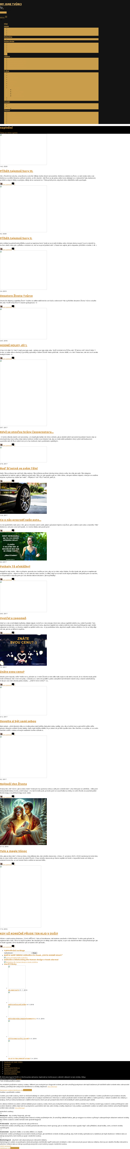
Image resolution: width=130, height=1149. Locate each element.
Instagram (7, 1064)
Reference (11, 33)
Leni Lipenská (7, 184)
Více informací (52, 1086)
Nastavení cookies (6, 1090)
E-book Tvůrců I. (14, 59)
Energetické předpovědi (16, 46)
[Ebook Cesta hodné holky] (16, 958)
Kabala (6, 26)
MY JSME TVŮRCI (11, 4)
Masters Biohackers (15, 117)
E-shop (6, 71)
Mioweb (18, 1079)
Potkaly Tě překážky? (15, 566)
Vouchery (11, 35)
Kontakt (7, 102)
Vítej (6, 24)
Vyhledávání (8, 953)
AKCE (10, 73)
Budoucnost (12, 81)
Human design (9, 41)
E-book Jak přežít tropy (16, 65)
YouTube (7, 1066)
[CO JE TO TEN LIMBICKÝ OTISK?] (16, 1056)
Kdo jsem (11, 104)
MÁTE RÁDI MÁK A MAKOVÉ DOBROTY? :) (22, 1019)
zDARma (7, 56)
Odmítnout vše (18, 1090)
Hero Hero (12, 113)
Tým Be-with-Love (18, 108)
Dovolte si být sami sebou (18, 721)
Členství (7, 110)
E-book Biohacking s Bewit (17, 67)
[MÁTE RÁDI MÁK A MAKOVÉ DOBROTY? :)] (16, 1017)
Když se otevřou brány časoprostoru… (27, 432)
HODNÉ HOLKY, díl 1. (13, 345)
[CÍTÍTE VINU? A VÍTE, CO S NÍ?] (16, 1036)
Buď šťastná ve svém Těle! (19, 468)
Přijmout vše (27, 1090)
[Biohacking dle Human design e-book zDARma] (21, 962)
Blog (5, 54)
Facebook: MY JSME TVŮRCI (13, 1062)
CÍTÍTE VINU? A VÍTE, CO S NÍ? (18, 1039)
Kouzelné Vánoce (18, 96)
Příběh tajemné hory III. (16, 171)
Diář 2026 (15, 90)
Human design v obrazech (17, 50)
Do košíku (3, 12)
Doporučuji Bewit (14, 106)
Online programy (14, 88)
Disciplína (11, 84)
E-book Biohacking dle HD (17, 63)
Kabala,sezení (13, 29)
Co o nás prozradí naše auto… (20, 520)
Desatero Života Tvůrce (16, 296)
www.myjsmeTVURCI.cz (12, 1068)
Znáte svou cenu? (12, 671)
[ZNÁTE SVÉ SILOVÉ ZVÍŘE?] (16, 1002)
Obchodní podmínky (10, 1074)
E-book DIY (12, 69)
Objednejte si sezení (10, 1070)
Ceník (10, 31)
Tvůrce (10, 86)
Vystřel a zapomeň (13, 618)
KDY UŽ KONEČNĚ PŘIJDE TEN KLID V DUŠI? (29, 933)
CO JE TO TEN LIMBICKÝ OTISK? (19, 1058)
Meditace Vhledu (18, 92)
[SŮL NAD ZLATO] (16, 988)
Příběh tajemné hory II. (16, 238)
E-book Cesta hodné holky (17, 61)
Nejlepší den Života (13, 784)
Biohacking (8, 37)
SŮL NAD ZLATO (13, 990)
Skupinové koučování (15, 39)
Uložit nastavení (5, 1146)
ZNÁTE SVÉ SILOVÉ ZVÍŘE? (17, 1004)
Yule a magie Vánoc (13, 851)
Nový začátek (17, 94)
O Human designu (14, 44)
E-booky (11, 98)
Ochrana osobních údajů (12, 1072)
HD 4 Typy (12, 48)
